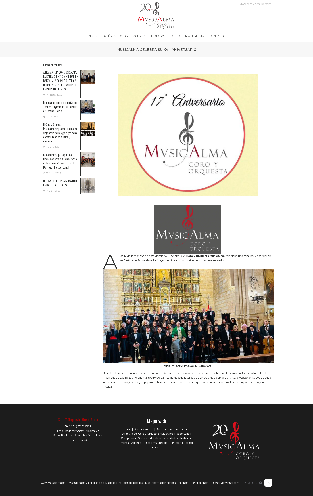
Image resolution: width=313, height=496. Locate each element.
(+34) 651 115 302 (81, 426)
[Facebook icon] (245, 482)
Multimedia (160, 442)
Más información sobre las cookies (166, 482)
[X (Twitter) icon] (249, 482)
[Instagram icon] (256, 482)
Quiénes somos (143, 429)
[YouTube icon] (253, 482)
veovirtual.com (230, 482)
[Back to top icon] (268, 483)
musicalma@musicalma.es (82, 431)
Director (161, 429)
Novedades (170, 438)
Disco (147, 442)
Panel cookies (199, 482)
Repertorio (182, 433)
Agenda (136, 442)
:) (240, 482)
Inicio (128, 429)
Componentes (177, 429)
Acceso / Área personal (257, 4)
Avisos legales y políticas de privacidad (92, 482)
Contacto (175, 442)
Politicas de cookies (130, 482)
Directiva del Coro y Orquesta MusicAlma (148, 433)
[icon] (260, 482)
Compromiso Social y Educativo (141, 438)
